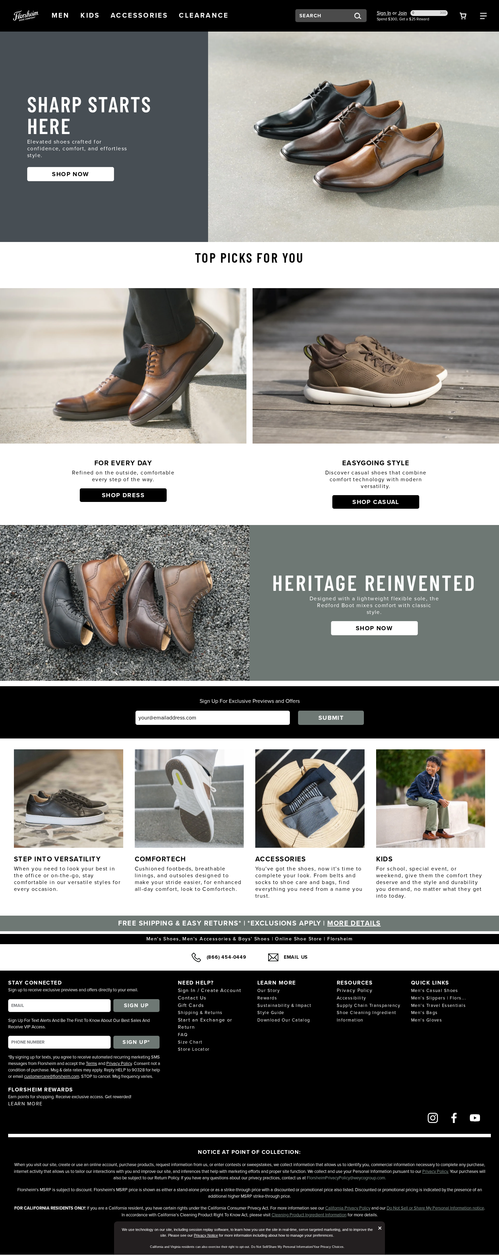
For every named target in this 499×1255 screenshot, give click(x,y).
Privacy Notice (206, 1235)
